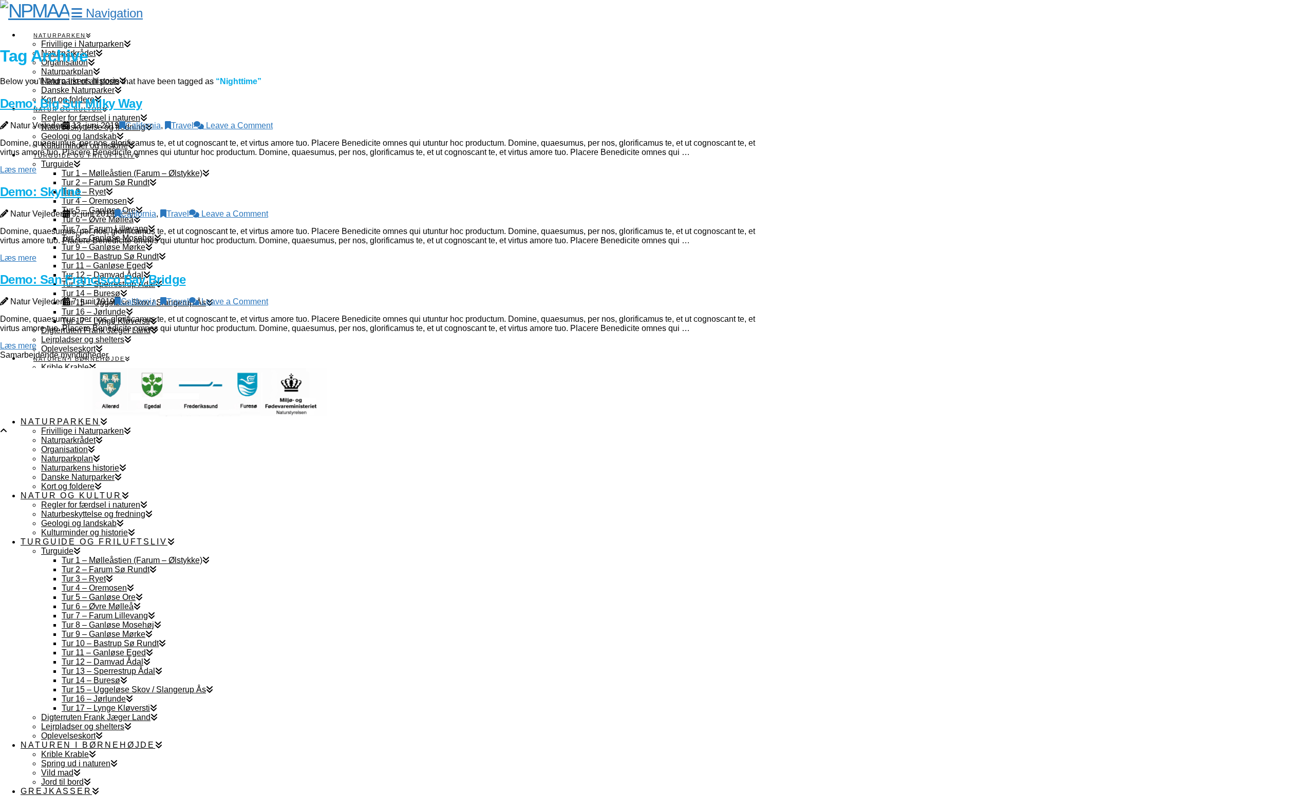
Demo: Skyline (40, 192)
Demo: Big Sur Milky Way (71, 103)
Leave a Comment (238, 125)
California (143, 125)
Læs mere (18, 169)
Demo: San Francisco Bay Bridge (92, 279)
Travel (182, 125)
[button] (107, 13)
